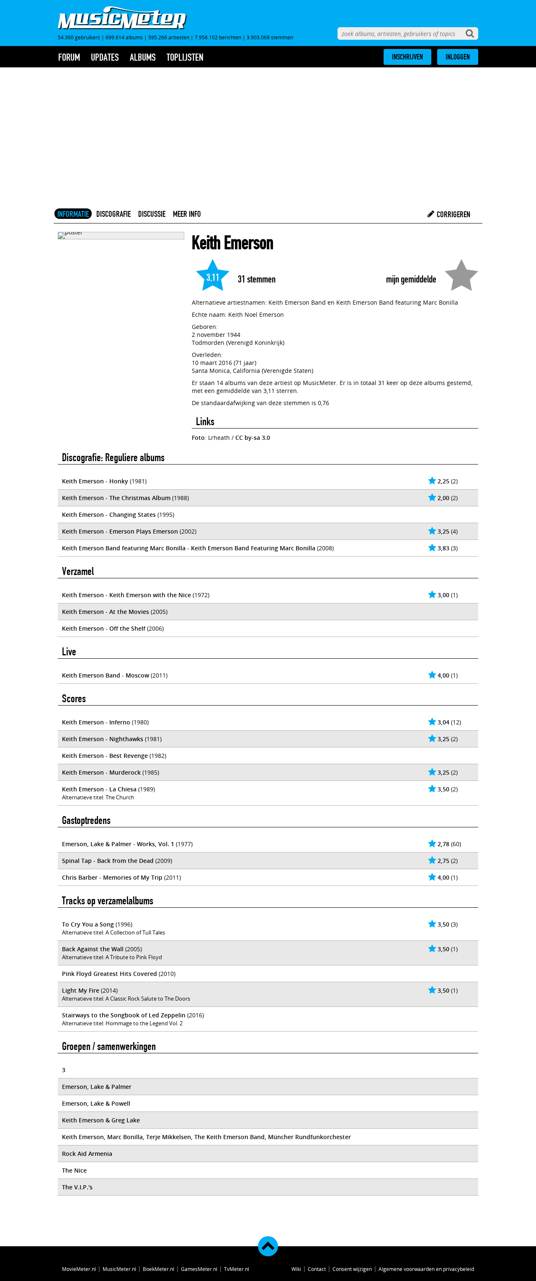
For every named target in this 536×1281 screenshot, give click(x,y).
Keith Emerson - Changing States (109, 515)
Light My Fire (80, 990)
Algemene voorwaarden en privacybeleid (426, 1269)
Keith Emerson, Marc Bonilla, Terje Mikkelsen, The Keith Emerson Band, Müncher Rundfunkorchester (206, 1137)
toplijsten (185, 57)
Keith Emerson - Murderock (101, 772)
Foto (198, 438)
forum (69, 57)
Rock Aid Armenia (87, 1154)
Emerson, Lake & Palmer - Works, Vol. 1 (118, 844)
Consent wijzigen (352, 1269)
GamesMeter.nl (199, 1269)
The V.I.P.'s (77, 1187)
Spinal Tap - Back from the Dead (108, 861)
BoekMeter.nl (158, 1269)
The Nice (74, 1170)
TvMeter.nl (236, 1269)
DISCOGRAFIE (113, 214)
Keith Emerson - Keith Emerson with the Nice (126, 595)
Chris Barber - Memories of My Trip (112, 877)
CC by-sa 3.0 (252, 438)
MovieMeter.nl (79, 1269)
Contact (317, 1269)
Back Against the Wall (93, 949)
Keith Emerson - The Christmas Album (116, 498)
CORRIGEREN (452, 214)
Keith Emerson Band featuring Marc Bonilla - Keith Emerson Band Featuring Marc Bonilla (188, 548)
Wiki (296, 1269)
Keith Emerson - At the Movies (105, 612)
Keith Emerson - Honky (95, 481)
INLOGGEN (458, 57)
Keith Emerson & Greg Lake (101, 1120)
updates (105, 57)
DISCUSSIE (151, 214)
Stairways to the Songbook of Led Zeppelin (124, 1015)
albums (143, 57)
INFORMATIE (73, 214)
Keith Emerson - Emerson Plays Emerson (120, 531)
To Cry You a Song (88, 924)
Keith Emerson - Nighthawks (102, 739)
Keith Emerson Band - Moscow (105, 675)
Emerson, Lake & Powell (96, 1103)
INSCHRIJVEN (407, 57)
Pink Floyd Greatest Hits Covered (109, 974)
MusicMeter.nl (119, 1269)
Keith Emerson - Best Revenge (105, 756)
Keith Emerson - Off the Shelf (103, 628)
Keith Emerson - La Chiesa (99, 789)
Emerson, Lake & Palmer (96, 1087)
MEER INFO (187, 214)
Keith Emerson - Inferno (96, 722)
